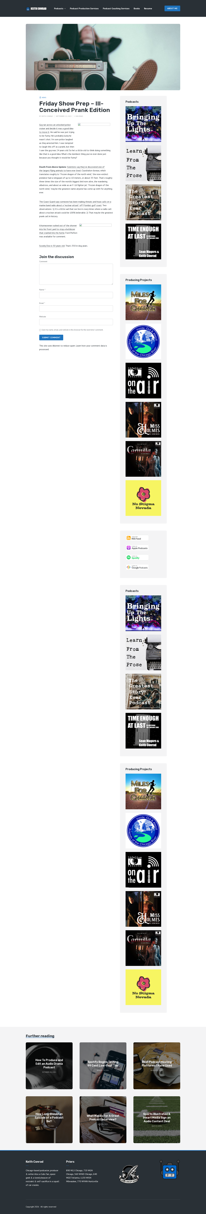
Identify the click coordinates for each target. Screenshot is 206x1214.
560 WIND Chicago (83, 1174)
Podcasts (58, 8)
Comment (43, 261)
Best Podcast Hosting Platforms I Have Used (157, 1063)
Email (42, 303)
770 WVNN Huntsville (87, 1181)
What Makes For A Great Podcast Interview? (103, 1117)
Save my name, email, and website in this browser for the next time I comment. (72, 330)
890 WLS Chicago (74, 1170)
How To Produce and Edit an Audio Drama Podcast (49, 1063)
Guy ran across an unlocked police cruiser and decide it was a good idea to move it (56, 128)
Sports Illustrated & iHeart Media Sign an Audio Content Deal (157, 1117)
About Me (172, 8)
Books (137, 8)
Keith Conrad (47, 116)
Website (42, 316)
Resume (148, 8)
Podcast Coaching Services (116, 8)
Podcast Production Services (84, 8)
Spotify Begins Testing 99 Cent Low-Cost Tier (103, 1063)
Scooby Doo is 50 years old (52, 245)
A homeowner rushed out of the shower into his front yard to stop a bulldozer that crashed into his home (58, 229)
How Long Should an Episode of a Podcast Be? (49, 1117)
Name (42, 289)
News (44, 97)
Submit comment (51, 337)
